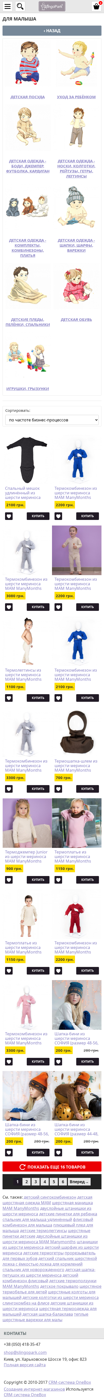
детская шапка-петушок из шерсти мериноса (49, 1272)
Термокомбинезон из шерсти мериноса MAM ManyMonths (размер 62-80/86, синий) (76, 675)
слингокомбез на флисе (26, 1303)
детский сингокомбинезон (50, 1197)
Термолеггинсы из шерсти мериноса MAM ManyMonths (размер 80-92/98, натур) (23, 675)
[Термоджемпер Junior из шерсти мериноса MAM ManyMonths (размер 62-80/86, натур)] (27, 823)
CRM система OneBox (25, 1394)
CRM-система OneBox (69, 1382)
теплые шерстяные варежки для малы (45, 1317)
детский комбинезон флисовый (40, 1278)
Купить (38, 516)
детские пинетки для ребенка (68, 1214)
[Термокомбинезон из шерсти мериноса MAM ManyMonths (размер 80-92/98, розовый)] (27, 1005)
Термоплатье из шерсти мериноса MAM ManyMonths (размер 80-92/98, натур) (23, 947)
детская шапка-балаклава (47, 1314)
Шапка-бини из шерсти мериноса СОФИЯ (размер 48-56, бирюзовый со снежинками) (76, 1038)
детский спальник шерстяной (67, 1258)
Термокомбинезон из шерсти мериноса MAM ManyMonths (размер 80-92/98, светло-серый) (26, 765)
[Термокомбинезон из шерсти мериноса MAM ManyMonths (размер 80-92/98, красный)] (76, 914)
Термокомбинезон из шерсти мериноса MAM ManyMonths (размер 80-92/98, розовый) (26, 1038)
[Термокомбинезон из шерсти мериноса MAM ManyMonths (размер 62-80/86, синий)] (76, 641)
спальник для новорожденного (33, 1269)
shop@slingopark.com (25, 1352)
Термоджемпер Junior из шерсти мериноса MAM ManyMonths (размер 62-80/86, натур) (26, 856)
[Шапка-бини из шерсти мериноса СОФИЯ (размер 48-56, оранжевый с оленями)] (27, 1096)
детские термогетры (43, 1253)
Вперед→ (79, 1181)
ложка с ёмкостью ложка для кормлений (43, 1264)
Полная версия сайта (25, 1365)
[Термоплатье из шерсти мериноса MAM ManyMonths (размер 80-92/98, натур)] (27, 914)
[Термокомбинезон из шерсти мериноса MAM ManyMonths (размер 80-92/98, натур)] (76, 550)
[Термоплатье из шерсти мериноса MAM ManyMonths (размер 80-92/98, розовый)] (76, 823)
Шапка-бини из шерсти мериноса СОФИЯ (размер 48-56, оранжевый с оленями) (27, 1129)
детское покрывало (59, 1286)
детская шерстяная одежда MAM (47, 1199)
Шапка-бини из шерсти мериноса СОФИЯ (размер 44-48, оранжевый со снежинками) (76, 1129)
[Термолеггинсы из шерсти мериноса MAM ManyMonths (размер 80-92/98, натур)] (27, 641)
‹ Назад (52, 30)
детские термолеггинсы (43, 1230)
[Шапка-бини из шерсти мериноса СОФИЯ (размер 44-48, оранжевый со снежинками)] (76, 1096)
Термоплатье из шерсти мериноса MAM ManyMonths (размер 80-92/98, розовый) (73, 856)
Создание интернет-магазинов (34, 1389)
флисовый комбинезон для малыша (48, 1222)
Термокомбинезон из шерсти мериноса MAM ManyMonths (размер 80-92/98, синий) (76, 493)
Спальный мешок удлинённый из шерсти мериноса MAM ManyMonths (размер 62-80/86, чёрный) (23, 493)
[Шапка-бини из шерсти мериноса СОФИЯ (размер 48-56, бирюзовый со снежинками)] (76, 1005)
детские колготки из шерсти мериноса (60, 1297)
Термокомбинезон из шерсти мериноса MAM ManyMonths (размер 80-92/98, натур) (76, 584)
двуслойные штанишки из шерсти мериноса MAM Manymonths (45, 1239)
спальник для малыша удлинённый (37, 1219)
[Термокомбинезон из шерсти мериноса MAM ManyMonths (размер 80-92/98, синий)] (76, 459)
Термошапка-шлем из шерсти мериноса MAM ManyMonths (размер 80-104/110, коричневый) (76, 765)
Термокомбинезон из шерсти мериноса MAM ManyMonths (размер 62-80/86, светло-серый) (26, 584)
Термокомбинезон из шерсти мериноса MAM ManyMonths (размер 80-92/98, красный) (76, 947)
